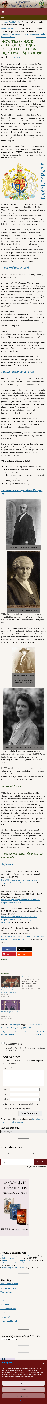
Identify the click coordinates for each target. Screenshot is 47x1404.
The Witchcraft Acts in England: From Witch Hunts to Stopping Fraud (9, 990)
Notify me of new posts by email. (18, 1109)
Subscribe (40, 1162)
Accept (23, 1383)
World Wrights (14, 22)
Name (6, 1090)
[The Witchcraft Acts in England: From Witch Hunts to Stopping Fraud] (10, 981)
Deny (24, 1389)
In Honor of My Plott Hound (13, 1258)
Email (5, 1094)
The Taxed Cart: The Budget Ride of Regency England (23, 1263)
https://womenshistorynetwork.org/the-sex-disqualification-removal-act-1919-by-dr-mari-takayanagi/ (20, 919)
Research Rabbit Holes (9, 1321)
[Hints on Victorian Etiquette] (32, 983)
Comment (7, 1068)
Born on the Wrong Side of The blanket (17, 1256)
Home (5, 22)
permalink (27, 1028)
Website (6, 1099)
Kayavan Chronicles (8, 1288)
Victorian (30, 1025)
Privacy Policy (28, 1401)
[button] (43, 1363)
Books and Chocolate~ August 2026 (16, 1261)
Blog (2, 1300)
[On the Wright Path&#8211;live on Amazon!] (10, 1005)
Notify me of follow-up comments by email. (22, 1104)
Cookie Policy (18, 1401)
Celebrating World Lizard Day (13, 1268)
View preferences (23, 1396)
